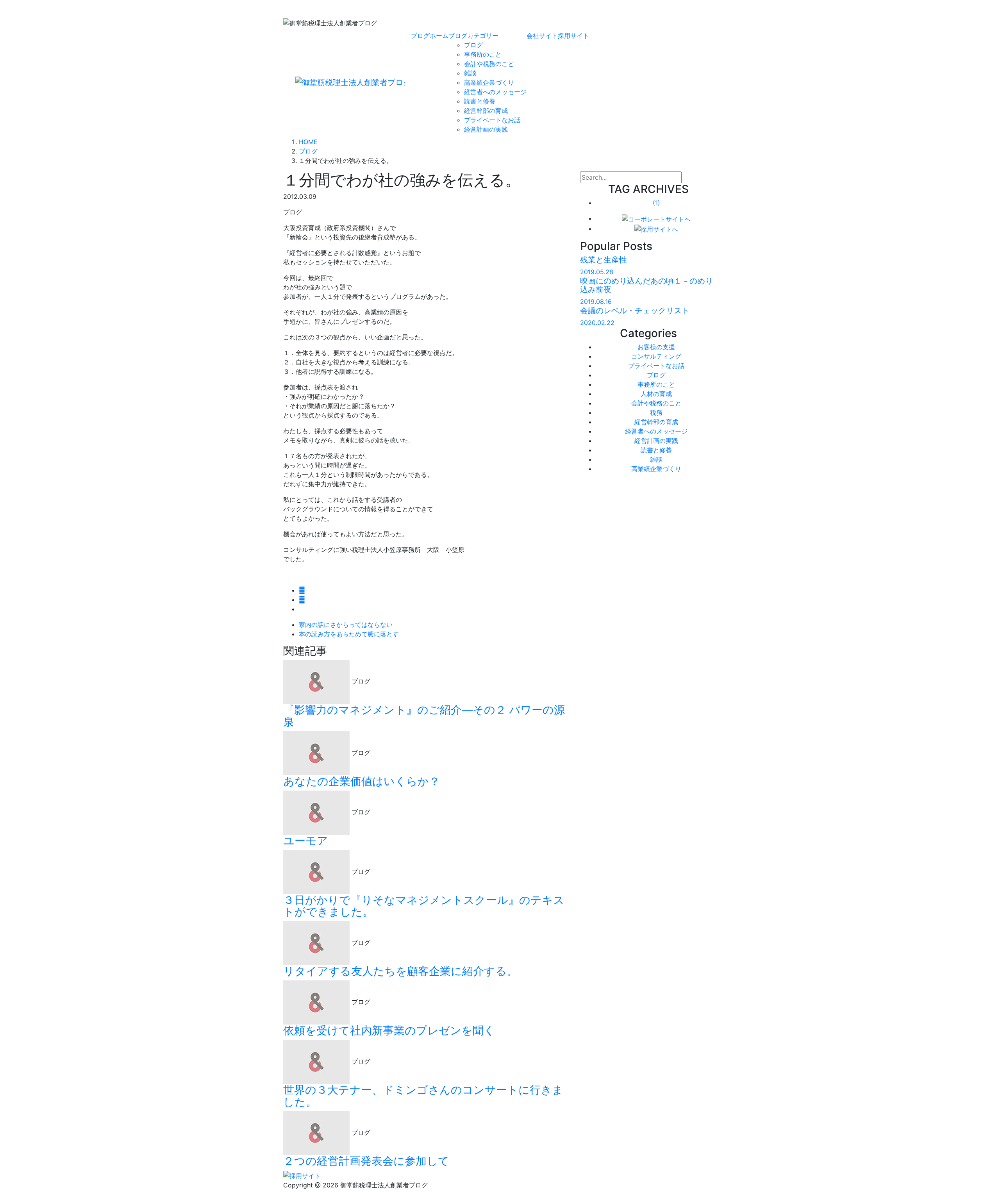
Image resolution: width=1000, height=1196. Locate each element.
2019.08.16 (596, 301)
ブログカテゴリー (473, 35)
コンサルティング (656, 356)
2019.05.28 (596, 272)
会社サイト (542, 35)
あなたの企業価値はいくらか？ (361, 781)
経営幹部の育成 (486, 110)
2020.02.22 (597, 323)
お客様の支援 (656, 347)
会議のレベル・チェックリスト (634, 310)
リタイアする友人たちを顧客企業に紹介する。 (400, 971)
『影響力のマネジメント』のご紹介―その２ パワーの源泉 (424, 715)
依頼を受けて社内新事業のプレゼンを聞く (389, 1030)
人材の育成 (656, 394)
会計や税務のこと (489, 64)
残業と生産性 (603, 259)
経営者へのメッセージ (495, 92)
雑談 (470, 73)
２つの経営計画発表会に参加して (366, 1160)
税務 (656, 412)
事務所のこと (483, 54)
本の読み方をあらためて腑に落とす (349, 634)
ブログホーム (429, 35)
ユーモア (305, 840)
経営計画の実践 (486, 129)
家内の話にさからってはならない (346, 624)
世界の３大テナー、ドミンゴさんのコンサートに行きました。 (423, 1096)
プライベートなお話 (492, 120)
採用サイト (573, 35)
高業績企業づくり (489, 82)
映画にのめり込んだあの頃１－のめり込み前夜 (646, 285)
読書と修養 (479, 101)
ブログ (473, 45)
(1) (656, 203)
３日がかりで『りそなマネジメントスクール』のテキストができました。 (423, 906)
